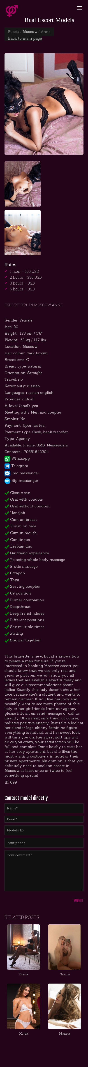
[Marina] (64, 1006)
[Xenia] (23, 1006)
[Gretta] (64, 947)
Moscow (30, 31)
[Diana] (23, 947)
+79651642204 (35, 451)
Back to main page (25, 38)
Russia (13, 31)
